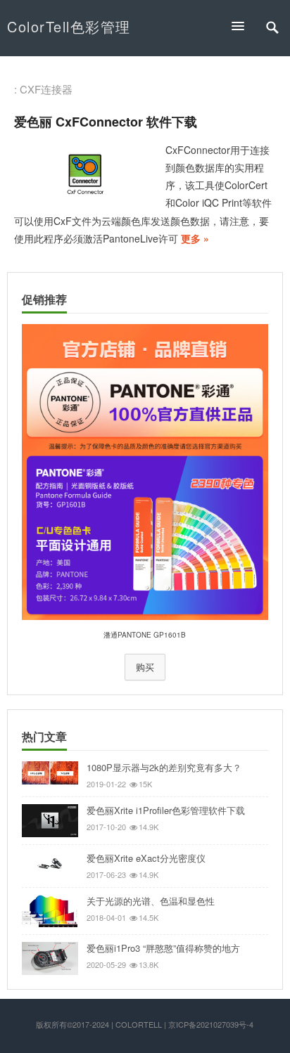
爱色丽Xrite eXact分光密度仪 (146, 858)
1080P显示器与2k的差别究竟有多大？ (164, 767)
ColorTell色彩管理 (69, 26)
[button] (244, 26)
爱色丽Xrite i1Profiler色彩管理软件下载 (166, 810)
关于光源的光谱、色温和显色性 (151, 900)
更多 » (195, 238)
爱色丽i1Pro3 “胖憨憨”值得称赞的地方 (163, 948)
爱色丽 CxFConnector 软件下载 (105, 121)
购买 (145, 667)
